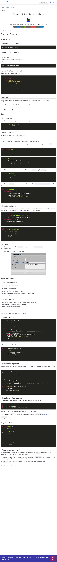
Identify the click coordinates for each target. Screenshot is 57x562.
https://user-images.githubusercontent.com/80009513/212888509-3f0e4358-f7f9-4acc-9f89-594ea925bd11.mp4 (27, 30)
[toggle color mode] (53, 2)
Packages (7, 7)
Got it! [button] (53, 558)
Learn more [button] (7, 559)
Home (2, 7)
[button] (2, 2)
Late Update (46, 414)
